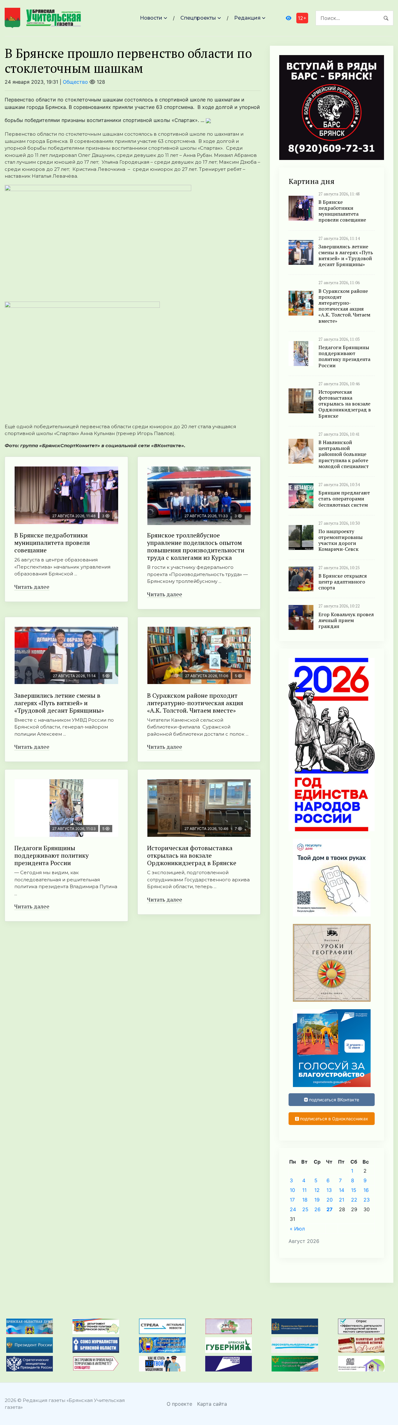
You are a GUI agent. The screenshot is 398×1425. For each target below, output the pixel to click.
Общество (75, 82)
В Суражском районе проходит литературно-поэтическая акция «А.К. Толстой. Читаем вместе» (195, 703)
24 (293, 1209)
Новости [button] (151, 18)
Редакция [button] (247, 18)
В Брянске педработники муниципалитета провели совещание (52, 542)
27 (329, 1209)
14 (341, 1190)
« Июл (297, 1229)
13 (329, 1190)
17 (292, 1200)
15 (353, 1190)
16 (366, 1190)
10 (292, 1190)
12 (317, 1190)
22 (354, 1200)
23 (366, 1200)
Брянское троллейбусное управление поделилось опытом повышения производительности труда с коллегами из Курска (195, 546)
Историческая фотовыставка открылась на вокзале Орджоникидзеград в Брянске (191, 855)
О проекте (179, 1404)
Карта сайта (212, 1404)
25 (305, 1209)
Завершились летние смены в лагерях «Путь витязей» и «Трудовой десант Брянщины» (59, 703)
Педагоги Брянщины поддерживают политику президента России (51, 855)
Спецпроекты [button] (198, 18)
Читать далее (31, 586)
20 (329, 1200)
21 (341, 1200)
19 (317, 1200)
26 (317, 1209)
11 (304, 1190)
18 (305, 1200)
